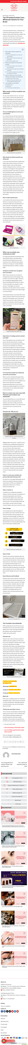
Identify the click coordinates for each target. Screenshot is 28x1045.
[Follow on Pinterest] (12, 1011)
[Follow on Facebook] (2, 1011)
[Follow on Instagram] (4, 1011)
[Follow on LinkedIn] (15, 1011)
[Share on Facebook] (7, 742)
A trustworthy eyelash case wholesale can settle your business (15, 72)
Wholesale (5, 15)
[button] (2, 9)
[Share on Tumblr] (23, 742)
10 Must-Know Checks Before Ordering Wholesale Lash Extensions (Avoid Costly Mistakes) (13, 846)
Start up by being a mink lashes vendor (14, 727)
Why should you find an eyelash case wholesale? (14, 58)
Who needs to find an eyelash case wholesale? (13, 52)
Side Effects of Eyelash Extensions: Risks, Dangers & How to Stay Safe (13, 967)
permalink (6, 748)
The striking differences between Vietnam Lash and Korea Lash (7, 764)
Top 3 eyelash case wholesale (12, 83)
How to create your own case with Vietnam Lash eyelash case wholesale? (14, 76)
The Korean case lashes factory (13, 87)
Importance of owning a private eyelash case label (15, 69)
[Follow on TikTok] (7, 1011)
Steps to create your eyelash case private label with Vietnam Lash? (14, 80)
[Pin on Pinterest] (15, 742)
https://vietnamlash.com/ (15, 737)
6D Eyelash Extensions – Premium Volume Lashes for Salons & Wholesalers (12, 867)
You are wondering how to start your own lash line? (14, 55)
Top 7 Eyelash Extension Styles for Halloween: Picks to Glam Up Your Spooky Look (13, 887)
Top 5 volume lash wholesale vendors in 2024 (22, 764)
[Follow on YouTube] (17, 1011)
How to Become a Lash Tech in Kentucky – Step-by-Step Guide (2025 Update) (13, 926)
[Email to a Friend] (12, 742)
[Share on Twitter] (10, 742)
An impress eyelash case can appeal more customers (14, 66)
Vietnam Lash (10, 84)
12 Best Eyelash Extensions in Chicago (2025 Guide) (12, 906)
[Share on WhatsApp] (5, 742)
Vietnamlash (20, 25)
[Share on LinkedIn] (20, 742)
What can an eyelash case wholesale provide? (13, 63)
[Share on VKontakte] (18, 742)
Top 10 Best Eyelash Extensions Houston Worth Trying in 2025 (13, 946)
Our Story (11, 15)
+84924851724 (13, 686)
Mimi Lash (9, 86)
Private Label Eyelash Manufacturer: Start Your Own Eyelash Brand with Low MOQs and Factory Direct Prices (13, 826)
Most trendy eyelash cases (12, 61)
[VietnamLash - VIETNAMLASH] (14, 7)
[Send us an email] (10, 1011)
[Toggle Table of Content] (22, 49)
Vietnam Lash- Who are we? (13, 78)
